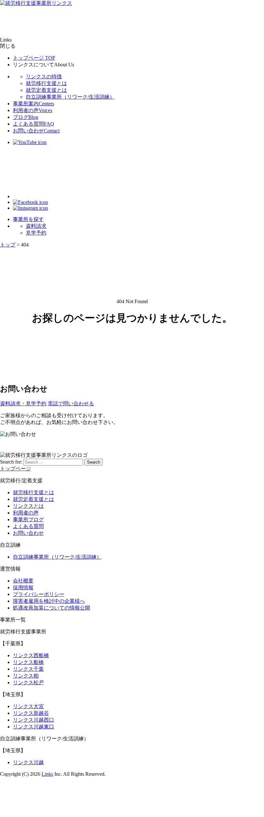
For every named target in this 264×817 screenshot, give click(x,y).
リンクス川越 (28, 762)
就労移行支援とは (46, 83)
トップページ (34, 58)
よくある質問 (33, 124)
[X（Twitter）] (38, 196)
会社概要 (23, 580)
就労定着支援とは (46, 90)
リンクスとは (28, 506)
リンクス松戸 (28, 682)
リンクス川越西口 (33, 720)
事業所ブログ (28, 519)
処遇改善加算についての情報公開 (51, 607)
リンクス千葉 (28, 669)
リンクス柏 (26, 675)
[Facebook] (30, 202)
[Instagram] (30, 208)
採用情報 (23, 587)
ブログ (25, 117)
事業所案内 (33, 103)
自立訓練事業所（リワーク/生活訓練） (70, 97)
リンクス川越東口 (33, 726)
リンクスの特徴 (44, 76)
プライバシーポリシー (38, 594)
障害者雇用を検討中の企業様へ (49, 601)
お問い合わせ (36, 130)
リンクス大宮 (28, 706)
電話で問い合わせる (71, 403)
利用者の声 (32, 110)
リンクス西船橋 (31, 655)
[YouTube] (30, 142)
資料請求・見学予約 (23, 403)
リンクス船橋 (28, 662)
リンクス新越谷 (31, 713)
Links (47, 774)
